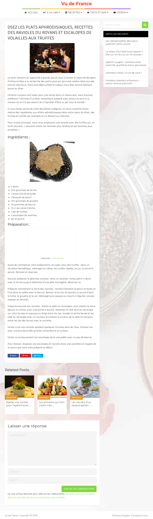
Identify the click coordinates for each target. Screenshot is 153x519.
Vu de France (76, 3)
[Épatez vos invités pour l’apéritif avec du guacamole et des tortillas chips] (19, 386)
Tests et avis (98, 12)
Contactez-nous (139, 515)
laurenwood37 (58, 258)
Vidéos (121, 12)
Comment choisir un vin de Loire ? (124, 72)
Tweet (38, 355)
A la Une (52, 12)
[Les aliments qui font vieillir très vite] (52, 386)
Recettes (74, 12)
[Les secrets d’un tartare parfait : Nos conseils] (84, 386)
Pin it (26, 355)
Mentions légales (121, 515)
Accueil (32, 12)
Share (14, 355)
